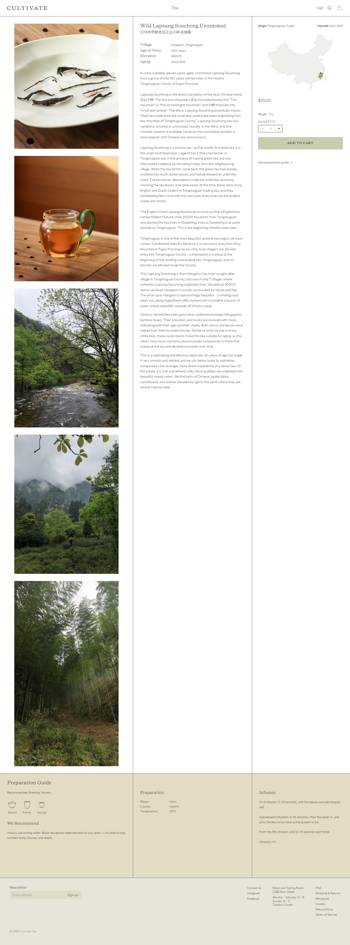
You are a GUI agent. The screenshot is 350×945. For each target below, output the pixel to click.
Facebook (253, 898)
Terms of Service (326, 914)
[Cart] (339, 8)
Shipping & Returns (328, 893)
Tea (175, 8)
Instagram (253, 893)
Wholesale (322, 898)
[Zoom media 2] (66, 218)
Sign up (73, 894)
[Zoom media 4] (66, 504)
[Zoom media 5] (66, 673)
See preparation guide (273, 162)
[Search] (329, 8)
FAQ (318, 888)
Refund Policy (324, 909)
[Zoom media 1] (66, 86)
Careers (320, 904)
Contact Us (254, 888)
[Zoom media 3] (66, 357)
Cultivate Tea (28, 931)
